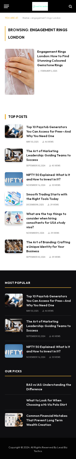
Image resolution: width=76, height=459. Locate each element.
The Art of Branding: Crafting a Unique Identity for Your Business (48, 246)
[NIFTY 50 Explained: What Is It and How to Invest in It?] (14, 179)
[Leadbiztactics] (40, 6)
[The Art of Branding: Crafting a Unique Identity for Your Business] (14, 246)
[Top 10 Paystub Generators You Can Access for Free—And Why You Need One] (14, 131)
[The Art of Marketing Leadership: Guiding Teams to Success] (14, 155)
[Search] (70, 6)
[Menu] (6, 6)
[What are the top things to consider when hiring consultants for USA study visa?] (14, 218)
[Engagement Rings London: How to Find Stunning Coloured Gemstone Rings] (19, 72)
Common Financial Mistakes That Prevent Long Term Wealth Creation (46, 420)
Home (26, 17)
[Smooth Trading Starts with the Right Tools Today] (14, 198)
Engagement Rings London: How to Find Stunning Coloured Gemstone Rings (53, 58)
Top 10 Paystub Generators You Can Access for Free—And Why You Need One (48, 131)
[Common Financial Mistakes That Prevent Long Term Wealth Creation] (14, 420)
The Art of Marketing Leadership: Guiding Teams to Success (48, 155)
